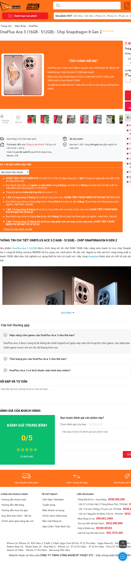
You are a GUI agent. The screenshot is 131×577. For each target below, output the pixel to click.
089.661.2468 (104, 518)
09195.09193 (104, 528)
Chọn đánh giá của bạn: (73, 424)
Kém (90, 424)
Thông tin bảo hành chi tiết (17, 229)
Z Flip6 (55, 543)
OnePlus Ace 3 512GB (24, 248)
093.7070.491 (114, 532)
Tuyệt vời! (101, 424)
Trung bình (95, 424)
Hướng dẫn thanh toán (14, 499)
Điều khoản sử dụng (53, 510)
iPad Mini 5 (50, 546)
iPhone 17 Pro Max (36, 550)
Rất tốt (98, 424)
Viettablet (93, 256)
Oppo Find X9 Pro (69, 543)
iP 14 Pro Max (96, 546)
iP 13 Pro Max (78, 546)
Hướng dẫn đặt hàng (13, 504)
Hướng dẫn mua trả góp (15, 510)
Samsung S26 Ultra (59, 550)
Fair (93, 424)
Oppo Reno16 (105, 543)
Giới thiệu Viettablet (53, 499)
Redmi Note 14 (15, 546)
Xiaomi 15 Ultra (15, 550)
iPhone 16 (100, 16)
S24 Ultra (36, 543)
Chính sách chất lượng (54, 515)
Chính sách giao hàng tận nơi (17, 521)
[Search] (58, 5)
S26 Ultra (78, 16)
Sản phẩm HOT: (64, 16)
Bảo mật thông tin (52, 521)
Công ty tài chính (35, 144)
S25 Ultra (88, 16)
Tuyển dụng (48, 504)
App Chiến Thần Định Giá (56, 526)
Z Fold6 (46, 543)
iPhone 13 (63, 546)
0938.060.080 (116, 499)
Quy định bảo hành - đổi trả (16, 515)
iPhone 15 (112, 16)
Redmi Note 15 (33, 546)
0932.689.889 (114, 523)
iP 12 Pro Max (87, 543)
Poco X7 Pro (113, 546)
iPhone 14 (123, 16)
